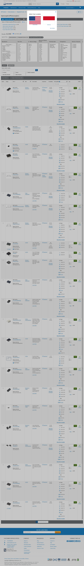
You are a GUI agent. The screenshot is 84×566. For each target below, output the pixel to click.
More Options (52, 28)
